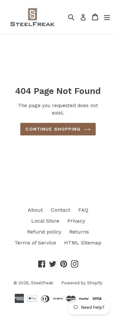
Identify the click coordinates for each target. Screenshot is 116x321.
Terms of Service (35, 243)
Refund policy (44, 232)
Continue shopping (53, 129)
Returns (79, 232)
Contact (60, 210)
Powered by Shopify (81, 282)
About (35, 210)
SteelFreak (42, 282)
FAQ (83, 210)
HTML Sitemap (83, 243)
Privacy (76, 221)
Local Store (45, 221)
